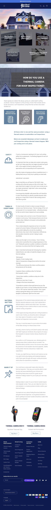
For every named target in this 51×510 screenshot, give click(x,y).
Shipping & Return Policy (30, 455)
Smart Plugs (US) (19, 449)
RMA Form (28, 459)
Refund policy (16, 505)
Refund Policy (41, 457)
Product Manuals (30, 446)
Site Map (40, 463)
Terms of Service (42, 451)
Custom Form (7, 462)
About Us (40, 445)
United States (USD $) (10, 492)
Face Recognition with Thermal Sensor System (8, 467)
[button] (4, 5)
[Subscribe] (21, 480)
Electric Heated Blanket (18, 461)
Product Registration (29, 450)
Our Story (40, 460)
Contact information (40, 505)
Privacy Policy (41, 454)
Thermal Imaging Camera (8, 447)
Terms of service (31, 505)
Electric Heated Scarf (18, 456)
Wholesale (28, 462)
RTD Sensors (7, 456)
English (6, 500)
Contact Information (42, 466)
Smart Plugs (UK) (19, 452)
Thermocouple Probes (7, 452)
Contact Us (29, 465)
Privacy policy (23, 505)
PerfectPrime (9, 505)
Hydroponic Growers (17, 445)
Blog (39, 448)
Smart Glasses (18, 465)
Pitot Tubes (6, 459)
